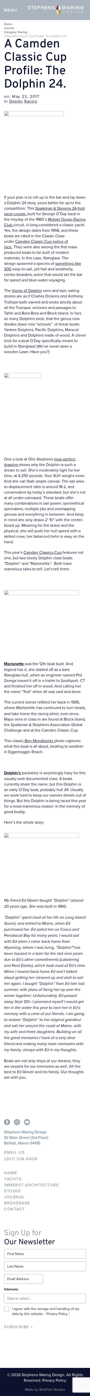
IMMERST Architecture (31, 1185)
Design (15, 101)
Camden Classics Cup (43, 552)
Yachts (13, 1179)
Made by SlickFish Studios (45, 1389)
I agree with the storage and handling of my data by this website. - (45, 1311)
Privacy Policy (57, 1313)
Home (8, 24)
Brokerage (17, 1203)
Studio (12, 1191)
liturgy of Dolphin (27, 290)
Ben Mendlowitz (39, 740)
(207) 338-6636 (21, 1159)
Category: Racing (15, 32)
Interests (11, 1289)
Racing (30, 101)
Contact (14, 1209)
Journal (9, 28)
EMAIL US (14, 1152)
